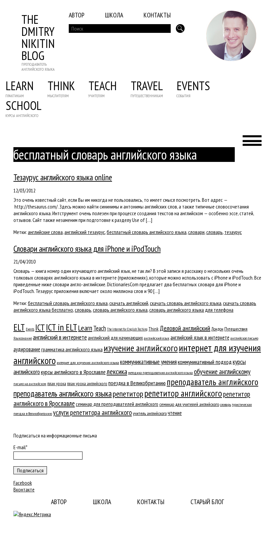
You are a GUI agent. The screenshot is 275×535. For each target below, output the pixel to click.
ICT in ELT (61, 327)
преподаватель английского (212, 382)
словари (196, 232)
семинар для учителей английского (189, 404)
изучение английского (141, 348)
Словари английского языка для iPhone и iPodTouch (87, 248)
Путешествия (236, 328)
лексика (117, 371)
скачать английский (128, 303)
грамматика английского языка (72, 349)
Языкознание (22, 338)
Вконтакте (24, 489)
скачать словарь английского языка (185, 303)
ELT (19, 327)
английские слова (45, 232)
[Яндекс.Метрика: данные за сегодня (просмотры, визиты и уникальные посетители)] (32, 514)
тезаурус (233, 232)
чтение (175, 413)
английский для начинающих (115, 338)
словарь (214, 232)
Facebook (22, 482)
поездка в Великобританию (137, 383)
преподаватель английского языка (62, 393)
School (24, 105)
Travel (147, 85)
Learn (20, 85)
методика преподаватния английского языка (160, 372)
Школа (114, 15)
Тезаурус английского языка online (62, 177)
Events (193, 85)
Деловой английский (185, 328)
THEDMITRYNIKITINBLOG (38, 37)
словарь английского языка (120, 309)
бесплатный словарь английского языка (146, 232)
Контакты (157, 15)
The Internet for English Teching (127, 329)
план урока (56, 383)
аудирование (26, 349)
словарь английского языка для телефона (191, 309)
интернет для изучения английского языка (88, 362)
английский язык (156, 338)
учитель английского (150, 413)
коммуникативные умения (148, 362)
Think (61, 85)
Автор (77, 15)
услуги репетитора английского (92, 412)
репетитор (128, 393)
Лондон (217, 329)
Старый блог (207, 501)
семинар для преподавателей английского (117, 404)
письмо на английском (29, 383)
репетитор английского (183, 393)
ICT (40, 327)
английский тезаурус (84, 232)
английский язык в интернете (199, 337)
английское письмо (244, 338)
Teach (103, 85)
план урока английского (87, 383)
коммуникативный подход (205, 362)
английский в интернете (60, 337)
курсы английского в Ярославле (73, 372)
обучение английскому (222, 371)
